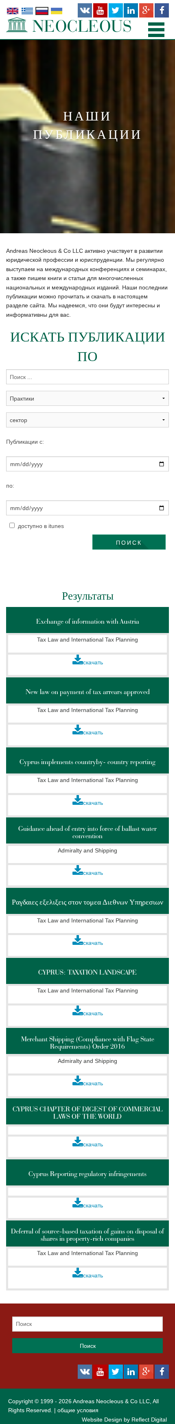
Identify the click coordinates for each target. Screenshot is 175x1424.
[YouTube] (100, 10)
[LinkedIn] (131, 10)
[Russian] (41, 10)
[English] (12, 10)
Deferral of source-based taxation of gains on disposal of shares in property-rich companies (87, 1235)
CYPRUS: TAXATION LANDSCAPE (87, 972)
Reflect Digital (149, 1419)
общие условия (77, 1410)
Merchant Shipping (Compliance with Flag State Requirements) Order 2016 (87, 1042)
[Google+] (146, 10)
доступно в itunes (41, 526)
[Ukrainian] (56, 10)
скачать (93, 662)
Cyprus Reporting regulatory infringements (87, 1173)
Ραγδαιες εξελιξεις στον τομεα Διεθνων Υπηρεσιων (87, 902)
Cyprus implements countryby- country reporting (87, 761)
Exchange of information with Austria (87, 621)
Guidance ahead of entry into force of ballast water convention (87, 832)
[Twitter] (115, 10)
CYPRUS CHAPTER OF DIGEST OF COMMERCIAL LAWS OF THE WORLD (87, 1112)
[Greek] (27, 10)
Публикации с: (25, 441)
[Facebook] (161, 10)
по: (10, 485)
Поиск (129, 542)
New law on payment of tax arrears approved (88, 691)
